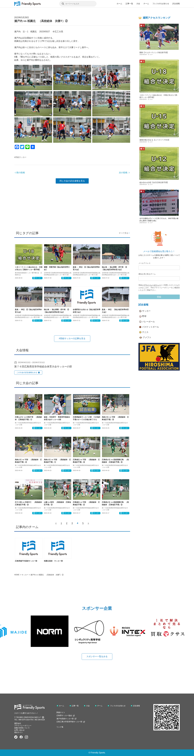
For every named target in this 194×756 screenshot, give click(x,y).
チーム (146, 4)
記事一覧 (129, 4)
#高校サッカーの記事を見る (72, 338)
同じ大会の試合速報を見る (72, 181)
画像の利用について (22, 728)
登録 (159, 297)
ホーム (119, 4)
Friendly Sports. (98, 753)
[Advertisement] (72, 206)
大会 (138, 4)
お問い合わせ (19, 730)
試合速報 (176, 4)
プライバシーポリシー (152, 285)
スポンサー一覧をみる (97, 656)
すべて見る (123, 233)
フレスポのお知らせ (160, 4)
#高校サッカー (20, 157)
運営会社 (17, 723)
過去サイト (18, 732)
